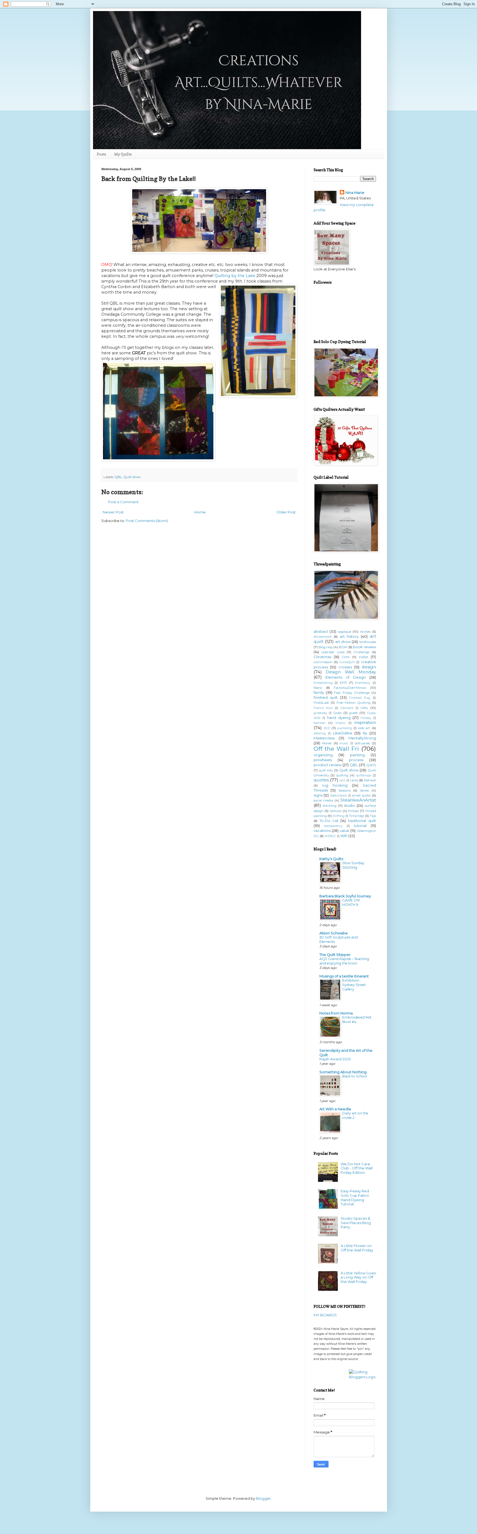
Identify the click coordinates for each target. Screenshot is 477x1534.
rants (354, 780)
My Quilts (123, 154)
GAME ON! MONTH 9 (351, 902)
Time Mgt (356, 816)
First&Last (321, 703)
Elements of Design (345, 677)
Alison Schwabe (333, 933)
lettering (320, 733)
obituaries (362, 743)
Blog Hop (325, 647)
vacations (322, 830)
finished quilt (326, 697)
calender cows (332, 652)
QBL (118, 477)
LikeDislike (342, 733)
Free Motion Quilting (353, 703)
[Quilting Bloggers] (362, 1377)
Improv (340, 723)
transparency (333, 826)
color (363, 657)
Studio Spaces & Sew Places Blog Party (356, 1222)
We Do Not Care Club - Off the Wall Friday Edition (357, 1168)
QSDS (371, 765)
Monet (327, 743)
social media (323, 800)
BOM (343, 647)
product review (327, 765)
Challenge (361, 652)
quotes (321, 779)
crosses (345, 667)
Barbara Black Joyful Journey (345, 896)
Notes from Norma (336, 1013)
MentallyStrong (362, 738)
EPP (343, 683)
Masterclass (324, 738)
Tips (373, 816)
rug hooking (335, 785)
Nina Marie (354, 192)
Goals (337, 713)
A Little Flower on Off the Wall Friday (357, 1247)
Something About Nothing (343, 1072)
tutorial (360, 825)
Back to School (354, 1076)
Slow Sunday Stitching (353, 865)
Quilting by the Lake (234, 275)
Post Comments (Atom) (147, 520)
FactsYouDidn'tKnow (350, 688)
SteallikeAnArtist (358, 800)
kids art (364, 728)
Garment (347, 708)
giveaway (320, 713)
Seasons (344, 790)
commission (323, 662)
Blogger (263, 1498)
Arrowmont (323, 637)
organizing (323, 755)
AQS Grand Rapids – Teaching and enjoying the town (344, 961)
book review (364, 647)
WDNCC (330, 836)
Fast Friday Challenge (352, 693)
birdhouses (367, 642)
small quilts (361, 795)
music (344, 743)
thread (353, 811)
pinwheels (323, 760)
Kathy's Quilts (331, 858)
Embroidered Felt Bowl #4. (357, 1019)
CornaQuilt (347, 662)
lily (365, 733)
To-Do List (328, 820)
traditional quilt (362, 820)
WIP (344, 836)
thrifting (338, 816)
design (369, 667)
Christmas (322, 657)
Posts (101, 154)
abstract (321, 631)
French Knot (323, 708)
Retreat (370, 780)
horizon (319, 723)
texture (335, 811)
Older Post (286, 512)
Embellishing (323, 683)
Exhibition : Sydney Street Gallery (354, 984)
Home (200, 512)
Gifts (364, 708)
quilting (342, 775)
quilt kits (326, 770)
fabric (318, 688)
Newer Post (113, 512)
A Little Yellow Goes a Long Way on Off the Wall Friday (358, 1277)
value (344, 830)
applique (344, 632)
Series (364, 790)
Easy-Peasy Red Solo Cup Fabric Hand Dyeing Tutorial (355, 1197)
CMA (345, 657)
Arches (365, 632)
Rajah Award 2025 (335, 1059)
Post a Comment (123, 502)
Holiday (366, 718)
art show (343, 641)
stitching (329, 806)
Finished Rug (359, 698)
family (319, 692)
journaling (344, 728)
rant (342, 780)
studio (349, 805)
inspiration (365, 722)
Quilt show (132, 477)
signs (318, 795)
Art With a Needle (335, 1109)
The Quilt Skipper (335, 954)
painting (357, 755)
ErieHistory (362, 683)
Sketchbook (338, 795)
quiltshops (363, 775)
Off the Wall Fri (336, 748)
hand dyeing (339, 717)
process (356, 760)
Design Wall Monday (351, 671)
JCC (327, 728)
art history (349, 636)
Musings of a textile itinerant (344, 976)
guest (353, 713)
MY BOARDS (325, 1315)
